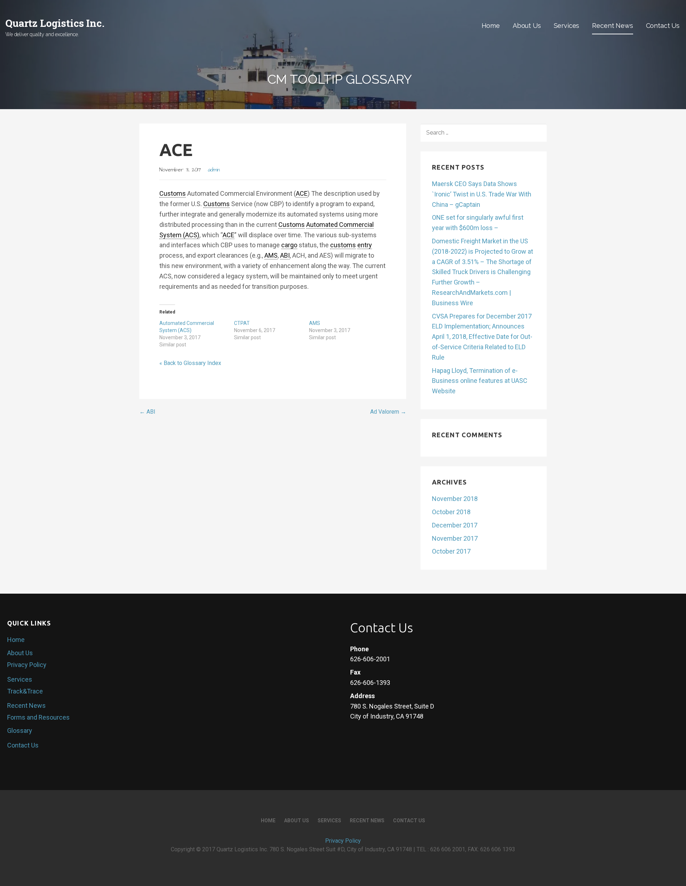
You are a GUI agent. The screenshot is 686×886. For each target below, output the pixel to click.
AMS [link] (271, 255)
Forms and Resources (38, 717)
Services (567, 25)
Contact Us (663, 25)
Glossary (19, 730)
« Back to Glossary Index (190, 363)
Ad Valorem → (388, 411)
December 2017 (454, 525)
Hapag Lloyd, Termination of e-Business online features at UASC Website (479, 381)
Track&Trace (25, 691)
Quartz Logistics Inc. (54, 23)
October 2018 (451, 512)
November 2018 (455, 498)
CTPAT (242, 323)
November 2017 (455, 538)
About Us (527, 25)
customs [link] (343, 245)
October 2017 (451, 551)
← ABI (147, 411)
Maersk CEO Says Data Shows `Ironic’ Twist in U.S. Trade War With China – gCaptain (481, 194)
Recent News (612, 25)
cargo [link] (289, 245)
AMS (314, 323)
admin (214, 170)
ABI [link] (285, 255)
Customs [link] (172, 193)
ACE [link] (302, 193)
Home (491, 25)
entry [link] (364, 245)
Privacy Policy (26, 664)
